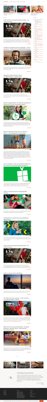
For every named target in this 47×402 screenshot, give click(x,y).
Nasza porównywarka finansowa (21, 397)
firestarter (36, 48)
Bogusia (36, 46)
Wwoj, (35, 37)
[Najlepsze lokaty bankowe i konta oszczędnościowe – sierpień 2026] (17, 85)
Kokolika (36, 40)
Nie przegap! (5, 4)
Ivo (42, 44)
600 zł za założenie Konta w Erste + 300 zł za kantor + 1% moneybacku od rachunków (10, 14)
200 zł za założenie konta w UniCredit (39, 36)
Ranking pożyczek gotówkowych (20, 396)
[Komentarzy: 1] (15, 11)
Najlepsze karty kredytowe (20, 393)
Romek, (36, 22)
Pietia (37, 56)
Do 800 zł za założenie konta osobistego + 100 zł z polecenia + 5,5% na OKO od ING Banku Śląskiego (17, 48)
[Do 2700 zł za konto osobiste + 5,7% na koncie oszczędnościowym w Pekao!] (17, 308)
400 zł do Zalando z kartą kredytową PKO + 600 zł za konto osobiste (39, 55)
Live (6, 1)
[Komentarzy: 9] (30, 209)
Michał (35, 54)
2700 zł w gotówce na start (26, 267)
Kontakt (21, 1)
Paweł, (39, 22)
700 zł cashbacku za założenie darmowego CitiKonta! (39, 59)
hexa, (37, 29)
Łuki (35, 58)
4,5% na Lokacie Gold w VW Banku (13, 273)
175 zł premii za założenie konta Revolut (39, 45)
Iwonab (36, 42)
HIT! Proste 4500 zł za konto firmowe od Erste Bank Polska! (39, 34)
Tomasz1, (38, 44)
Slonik (35, 25)
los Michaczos (38, 37)
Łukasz (41, 35)
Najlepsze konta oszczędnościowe (21, 395)
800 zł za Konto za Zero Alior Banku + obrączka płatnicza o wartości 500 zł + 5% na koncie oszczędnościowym (16, 328)
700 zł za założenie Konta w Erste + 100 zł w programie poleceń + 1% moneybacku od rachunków (39, 57)
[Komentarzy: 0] (30, 120)
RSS (30, 394)
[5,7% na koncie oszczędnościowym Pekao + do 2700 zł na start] (17, 30)
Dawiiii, (36, 23)
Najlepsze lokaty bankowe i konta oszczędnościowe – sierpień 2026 (13, 76)
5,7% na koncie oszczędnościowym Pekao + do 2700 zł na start (16, 20)
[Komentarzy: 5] (42, 11)
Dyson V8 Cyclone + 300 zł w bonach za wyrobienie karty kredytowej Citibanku (39, 53)
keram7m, (36, 44)
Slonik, (41, 21)
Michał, (38, 35)
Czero (35, 60)
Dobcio (37, 23)
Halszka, (38, 39)
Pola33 (41, 29)
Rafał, (35, 33)
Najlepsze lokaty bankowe (20, 394)
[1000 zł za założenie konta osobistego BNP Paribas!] (17, 201)
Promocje (11, 1)
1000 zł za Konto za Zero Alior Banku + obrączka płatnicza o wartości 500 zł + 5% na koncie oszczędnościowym (39, 47)
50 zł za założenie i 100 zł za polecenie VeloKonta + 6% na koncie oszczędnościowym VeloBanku (17, 164)
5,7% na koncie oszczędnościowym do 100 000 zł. (13, 321)
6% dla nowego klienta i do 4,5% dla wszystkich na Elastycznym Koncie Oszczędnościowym (17, 103)
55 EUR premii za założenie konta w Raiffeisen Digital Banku (16, 218)
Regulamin (31, 395)
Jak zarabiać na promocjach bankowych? (10, 366)
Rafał (36, 33)
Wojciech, (36, 50)
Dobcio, (38, 22)
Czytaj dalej (28, 43)
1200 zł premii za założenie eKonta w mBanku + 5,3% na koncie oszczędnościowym (36, 14)
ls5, (35, 52)
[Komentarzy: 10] (30, 346)
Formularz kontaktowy (32, 393)
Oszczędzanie (5, 394)
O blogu (24, 1)
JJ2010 (35, 27)
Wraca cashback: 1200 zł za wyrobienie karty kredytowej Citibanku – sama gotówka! (39, 19)
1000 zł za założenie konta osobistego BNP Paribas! (15, 192)
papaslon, (41, 44)
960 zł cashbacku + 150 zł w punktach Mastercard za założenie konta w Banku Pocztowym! (39, 51)
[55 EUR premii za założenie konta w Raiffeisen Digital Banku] (17, 228)
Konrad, (36, 56)
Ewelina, (36, 35)
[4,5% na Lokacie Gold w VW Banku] (17, 281)
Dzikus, (36, 29)
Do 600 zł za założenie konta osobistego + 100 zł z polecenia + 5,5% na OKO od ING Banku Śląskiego (39, 28)
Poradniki (18, 1)
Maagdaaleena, (40, 39)
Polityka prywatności (32, 396)
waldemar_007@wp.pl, (37, 21)
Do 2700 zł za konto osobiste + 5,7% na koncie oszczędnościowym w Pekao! (23, 13)
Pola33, (39, 29)
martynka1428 (36, 31)
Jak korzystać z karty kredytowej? (36, 366)
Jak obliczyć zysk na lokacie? (23, 366)
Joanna (36, 52)
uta (37, 50)
